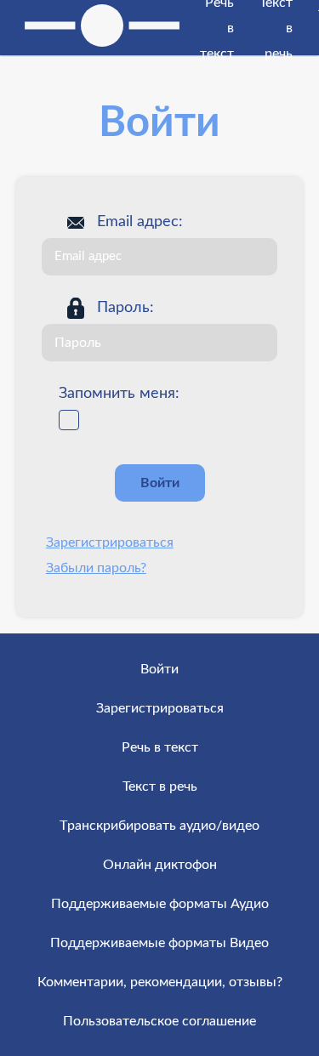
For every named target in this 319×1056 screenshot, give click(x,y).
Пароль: (125, 307)
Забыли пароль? (96, 568)
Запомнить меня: (119, 393)
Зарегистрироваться (110, 542)
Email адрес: (140, 222)
